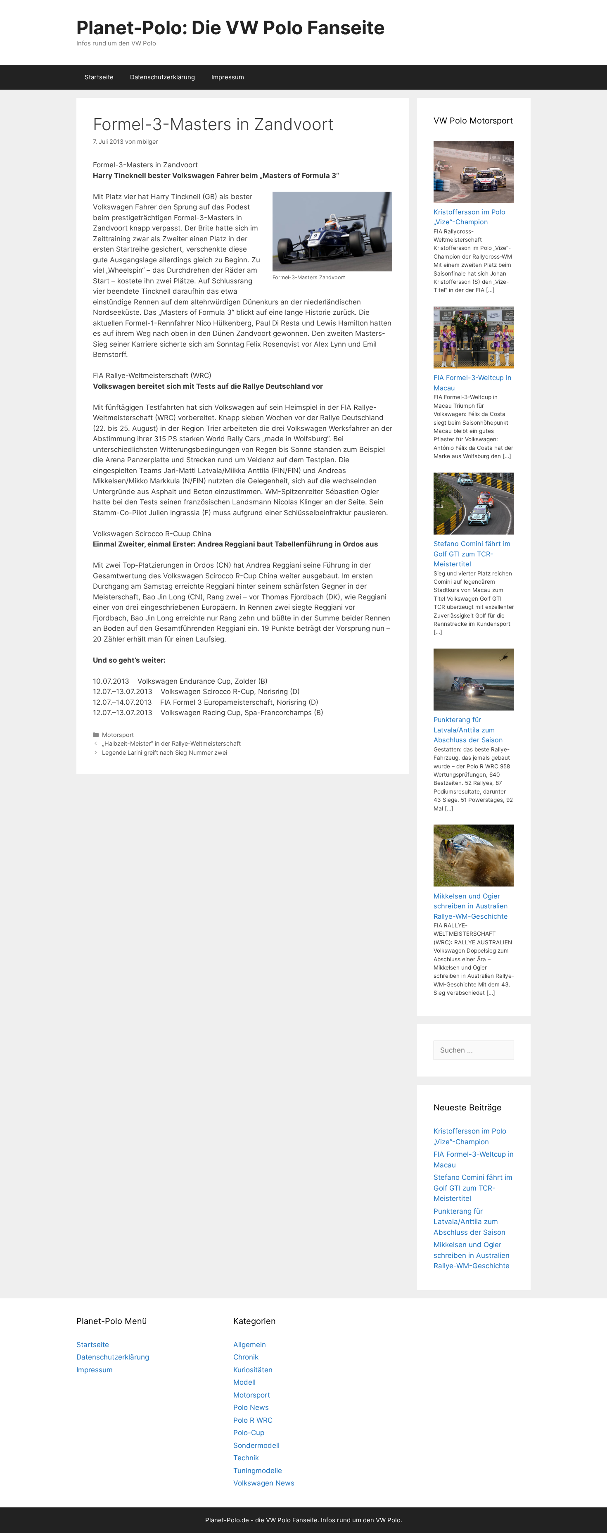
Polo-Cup (248, 1432)
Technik (246, 1458)
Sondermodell (256, 1445)
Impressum (227, 77)
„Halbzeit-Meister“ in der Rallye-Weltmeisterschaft (171, 743)
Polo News (251, 1407)
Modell (244, 1382)
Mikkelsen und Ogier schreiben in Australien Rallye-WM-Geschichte (472, 1255)
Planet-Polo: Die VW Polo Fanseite (230, 27)
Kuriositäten (253, 1370)
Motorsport (118, 734)
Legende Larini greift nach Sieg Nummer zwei (164, 752)
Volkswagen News (263, 1483)
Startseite (99, 77)
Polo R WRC (253, 1420)
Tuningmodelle (257, 1470)
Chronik (245, 1357)
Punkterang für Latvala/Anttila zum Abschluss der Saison (469, 1221)
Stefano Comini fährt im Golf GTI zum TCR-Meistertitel (473, 1188)
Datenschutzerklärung (162, 77)
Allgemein (249, 1344)
